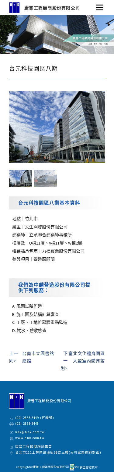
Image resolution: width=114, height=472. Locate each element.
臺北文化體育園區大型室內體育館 (82, 361)
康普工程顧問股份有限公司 (52, 7)
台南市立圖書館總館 (31, 357)
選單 (98, 5)
